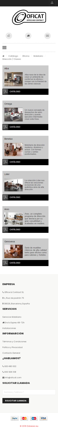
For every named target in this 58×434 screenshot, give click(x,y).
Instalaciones (9, 328)
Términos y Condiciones (14, 341)
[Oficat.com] (29, 17)
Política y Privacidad (12, 347)
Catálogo (13, 56)
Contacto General (11, 353)
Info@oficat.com (13, 377)
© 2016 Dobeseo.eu (29, 426)
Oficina (25, 56)
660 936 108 (10, 372)
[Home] (3, 56)
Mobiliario (38, 56)
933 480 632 (10, 366)
